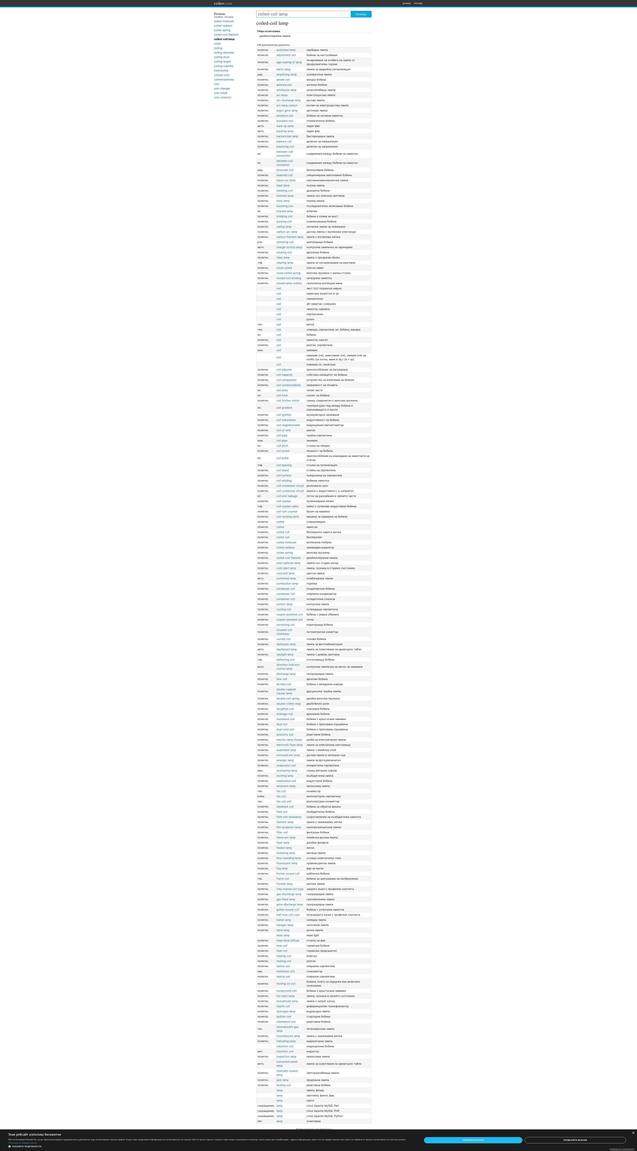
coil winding (284, 480)
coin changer (222, 88)
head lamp (283, 935)
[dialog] (318, 1140)
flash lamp (283, 842)
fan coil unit (284, 801)
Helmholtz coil (286, 971)
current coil (284, 639)
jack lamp (283, 1080)
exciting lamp (285, 775)
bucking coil (284, 221)
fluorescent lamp (287, 863)
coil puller (283, 458)
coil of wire (284, 430)
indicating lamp (286, 1041)
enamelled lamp (286, 750)
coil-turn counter (287, 511)
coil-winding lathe (288, 516)
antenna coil (284, 84)
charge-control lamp (289, 247)
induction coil (285, 1046)
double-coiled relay (289, 703)
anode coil (283, 79)
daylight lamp (285, 654)
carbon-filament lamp (290, 237)
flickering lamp (286, 853)
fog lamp (282, 868)
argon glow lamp (287, 110)
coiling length (222, 61)
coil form (282, 395)
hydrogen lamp (286, 1011)
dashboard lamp (287, 649)
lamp (280, 1090)
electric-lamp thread (289, 739)
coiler (217, 43)
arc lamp (282, 95)
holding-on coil (286, 983)
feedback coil (285, 806)
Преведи (361, 14)
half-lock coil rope (288, 914)
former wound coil (288, 873)
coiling (218, 48)
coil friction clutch (288, 400)
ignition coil (284, 1016)
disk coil (282, 679)
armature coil (285, 115)
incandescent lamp (288, 1036)
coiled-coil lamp (224, 39)
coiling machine (224, 66)
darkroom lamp (286, 644)
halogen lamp (285, 925)
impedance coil (286, 1021)
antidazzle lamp (286, 90)
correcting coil (286, 624)
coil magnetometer (288, 425)
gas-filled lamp (286, 899)
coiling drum (222, 57)
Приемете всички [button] (473, 1140)
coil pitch (282, 445)
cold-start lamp (286, 568)
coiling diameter (224, 52)
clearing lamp (285, 262)
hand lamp (283, 930)
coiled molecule (224, 21)
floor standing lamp (289, 858)
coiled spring (222, 30)
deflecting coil (285, 659)
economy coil (285, 734)
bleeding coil (285, 190)
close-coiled (284, 267)
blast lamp (283, 185)
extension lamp (286, 786)
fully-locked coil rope (290, 889)
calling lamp (284, 226)
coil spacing (284, 465)
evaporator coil (286, 765)
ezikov (223, 3)
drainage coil (285, 714)
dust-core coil (285, 729)
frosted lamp (285, 883)
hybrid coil (283, 1006)
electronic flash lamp (290, 744)
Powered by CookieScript (622, 1149)
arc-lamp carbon (287, 105)
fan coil (281, 791)
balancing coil (285, 146)
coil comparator (287, 380)
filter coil (282, 832)
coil (279, 288)
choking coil (284, 252)
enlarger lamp (285, 760)
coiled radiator (223, 25)
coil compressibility (289, 385)
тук (330, 1129)
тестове (418, 3)
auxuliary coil (285, 120)
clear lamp (283, 257)
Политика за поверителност (22, 1142)
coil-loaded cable (287, 506)
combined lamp (286, 578)
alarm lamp (283, 69)
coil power (283, 450)
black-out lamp (286, 180)
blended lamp (285, 195)
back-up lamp (285, 126)
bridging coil (284, 216)
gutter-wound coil (288, 909)
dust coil (282, 724)
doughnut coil (285, 708)
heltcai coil (283, 976)
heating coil (284, 956)
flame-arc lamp (286, 837)
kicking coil (284, 1085)
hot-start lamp (286, 996)
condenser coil (286, 588)
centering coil (285, 242)
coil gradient (284, 407)
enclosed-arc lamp (288, 755)
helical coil (283, 966)
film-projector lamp (289, 827)
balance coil (284, 141)
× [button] (633, 1133)
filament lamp (285, 822)
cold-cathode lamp (288, 563)
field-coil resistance (289, 816)
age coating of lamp (289, 62)
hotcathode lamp (287, 1001)
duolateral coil (285, 719)
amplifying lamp (287, 74)
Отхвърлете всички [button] (575, 1140)
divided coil (284, 684)
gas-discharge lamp (289, 894)
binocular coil (285, 170)
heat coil (282, 945)
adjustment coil (286, 55)
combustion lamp (287, 583)
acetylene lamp (286, 49)
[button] (209, 1147)
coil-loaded (284, 501)
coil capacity (285, 374)
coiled (280, 521)
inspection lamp (286, 1056)
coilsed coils (222, 75)
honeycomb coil (287, 990)
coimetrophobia (224, 79)
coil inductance (286, 420)
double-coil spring (288, 698)
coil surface (284, 475)
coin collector (222, 97)
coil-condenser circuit (290, 485)
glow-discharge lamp (290, 904)
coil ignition (284, 414)
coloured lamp (286, 573)
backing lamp (285, 131)
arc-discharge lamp (289, 100)
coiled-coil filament (226, 34)
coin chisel (220, 93)
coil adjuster (284, 369)
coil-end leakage (287, 496)
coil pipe (282, 435)
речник (407, 3)
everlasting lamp (287, 770)
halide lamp (284, 919)
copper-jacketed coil (290, 614)
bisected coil (285, 175)
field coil (282, 811)
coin (216, 84)
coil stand (283, 470)
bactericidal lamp (287, 136)
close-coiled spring (289, 273)
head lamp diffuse (288, 940)
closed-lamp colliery (289, 283)
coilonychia (221, 70)
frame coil (283, 878)
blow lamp (283, 200)
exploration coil (286, 780)
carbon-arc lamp (287, 231)
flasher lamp (284, 847)
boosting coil (285, 206)
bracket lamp (285, 211)
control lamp (284, 604)
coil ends (282, 390)
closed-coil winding (289, 278)
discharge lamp (286, 673)
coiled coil (283, 532)
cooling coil (284, 609)
